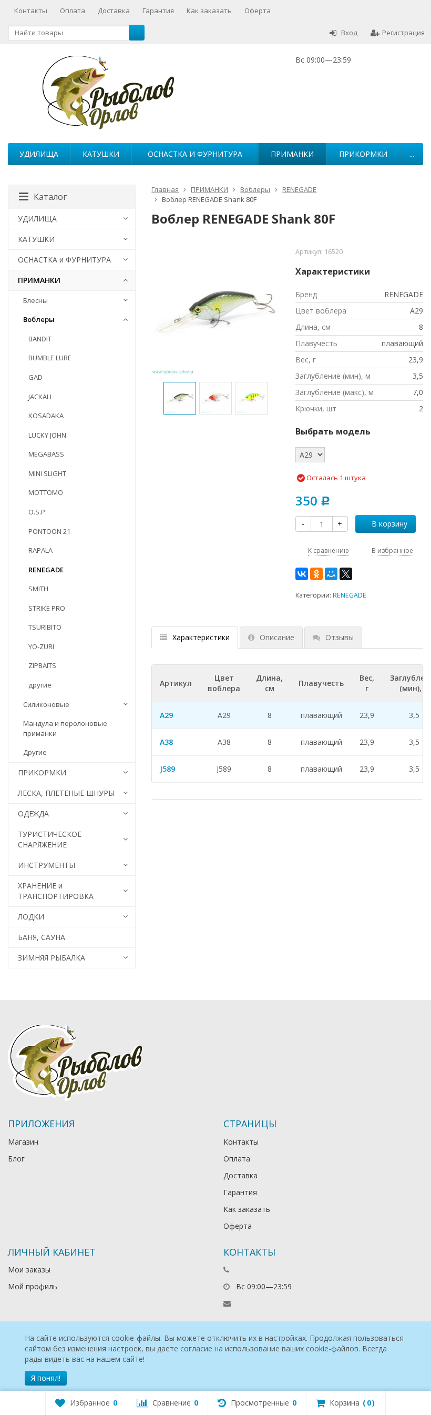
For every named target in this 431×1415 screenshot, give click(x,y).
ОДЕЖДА (33, 813)
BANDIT (40, 338)
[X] (346, 574)
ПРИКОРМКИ (363, 154)
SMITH (38, 588)
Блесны (35, 300)
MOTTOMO (45, 492)
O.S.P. (37, 512)
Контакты (30, 10)
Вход (349, 32)
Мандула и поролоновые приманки (65, 728)
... (411, 154)
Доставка (114, 10)
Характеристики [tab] (201, 637)
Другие (35, 752)
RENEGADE (349, 595)
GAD (35, 377)
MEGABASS (46, 454)
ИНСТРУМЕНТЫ (46, 865)
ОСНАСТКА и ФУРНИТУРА (195, 154)
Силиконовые (46, 704)
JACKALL (40, 396)
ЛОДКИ (31, 917)
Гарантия (158, 10)
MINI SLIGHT (47, 473)
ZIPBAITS (42, 665)
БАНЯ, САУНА (41, 937)
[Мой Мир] (331, 574)
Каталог (50, 197)
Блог (16, 1159)
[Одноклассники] (316, 574)
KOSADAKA (46, 415)
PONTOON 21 (49, 531)
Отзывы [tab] (339, 637)
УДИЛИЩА (38, 154)
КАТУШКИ (101, 154)
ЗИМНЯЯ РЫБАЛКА (51, 958)
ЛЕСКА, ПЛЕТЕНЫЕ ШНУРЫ (66, 793)
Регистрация (403, 32)
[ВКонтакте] (301, 574)
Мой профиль (32, 1286)
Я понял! (45, 1378)
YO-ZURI (41, 646)
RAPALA (40, 550)
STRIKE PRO (46, 608)
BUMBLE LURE (49, 357)
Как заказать (209, 10)
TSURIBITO (44, 627)
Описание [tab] (277, 637)
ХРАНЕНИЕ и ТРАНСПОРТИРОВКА (56, 891)
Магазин (23, 1142)
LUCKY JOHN (47, 435)
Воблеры (39, 319)
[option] (180, 398)
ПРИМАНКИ (292, 154)
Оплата (72, 10)
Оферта (257, 10)
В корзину (389, 524)
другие (40, 685)
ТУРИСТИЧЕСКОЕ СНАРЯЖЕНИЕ (49, 839)
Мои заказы (29, 1270)
